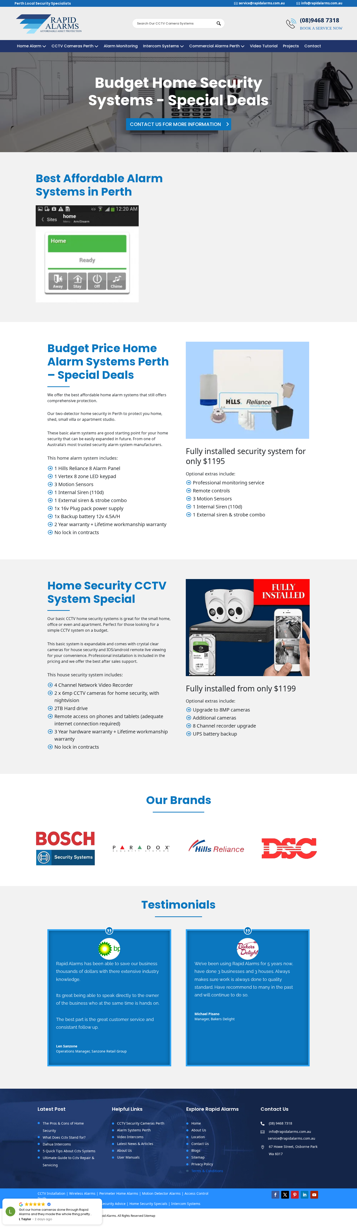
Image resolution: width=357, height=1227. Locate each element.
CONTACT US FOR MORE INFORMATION (175, 124)
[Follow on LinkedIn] (304, 1195)
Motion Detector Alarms (161, 1193)
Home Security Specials (148, 1203)
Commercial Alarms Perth (214, 46)
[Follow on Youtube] (314, 1195)
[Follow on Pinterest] (295, 1195)
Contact (312, 46)
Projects (291, 46)
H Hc (22, 1219)
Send (300, 278)
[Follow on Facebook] (275, 1195)
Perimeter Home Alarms (118, 1193)
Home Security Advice (108, 1203)
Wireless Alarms (82, 1193)
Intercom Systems (161, 46)
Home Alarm (29, 46)
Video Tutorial (264, 46)
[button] (101, 1199)
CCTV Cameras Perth (72, 46)
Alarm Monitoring (121, 46)
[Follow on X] (285, 1195)
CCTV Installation (51, 1193)
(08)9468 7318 (319, 20)
